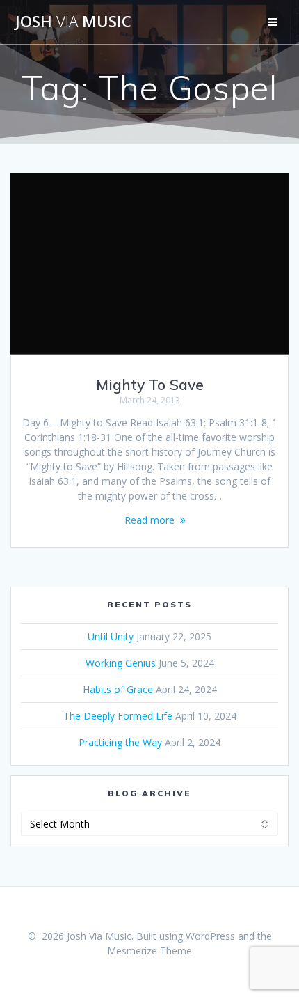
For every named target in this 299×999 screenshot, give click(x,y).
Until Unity (111, 636)
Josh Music (73, 21)
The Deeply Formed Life (117, 715)
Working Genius (121, 662)
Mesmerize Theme (149, 950)
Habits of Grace (118, 689)
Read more (149, 520)
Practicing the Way (120, 742)
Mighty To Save (150, 384)
